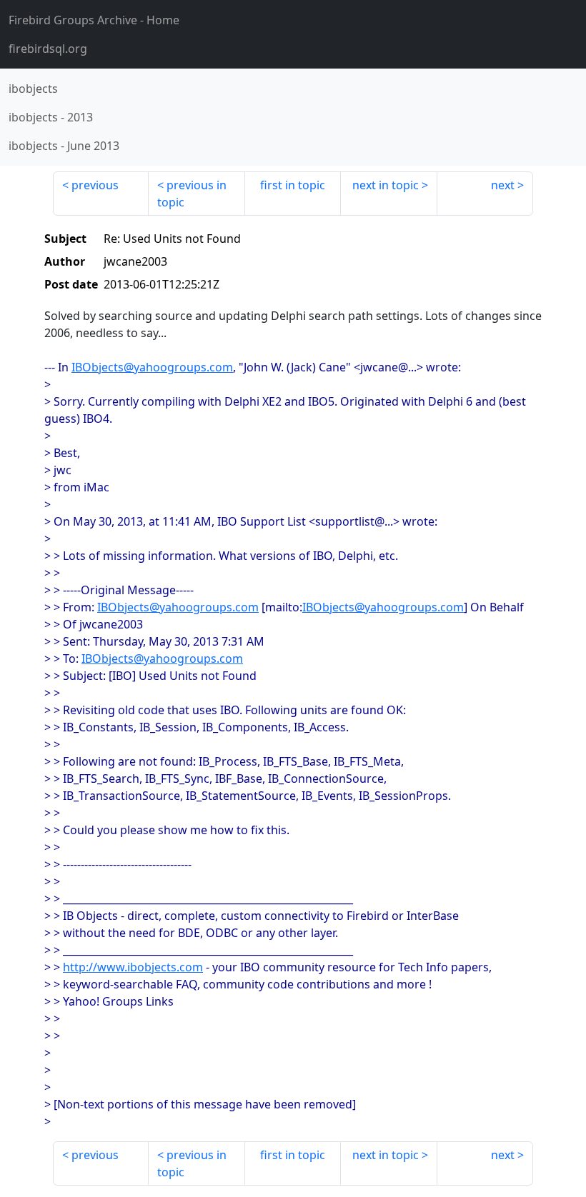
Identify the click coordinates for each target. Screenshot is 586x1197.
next (503, 185)
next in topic (385, 185)
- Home (94, 20)
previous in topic (192, 193)
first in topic (292, 185)
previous (95, 185)
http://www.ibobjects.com (133, 967)
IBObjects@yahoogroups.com (152, 367)
